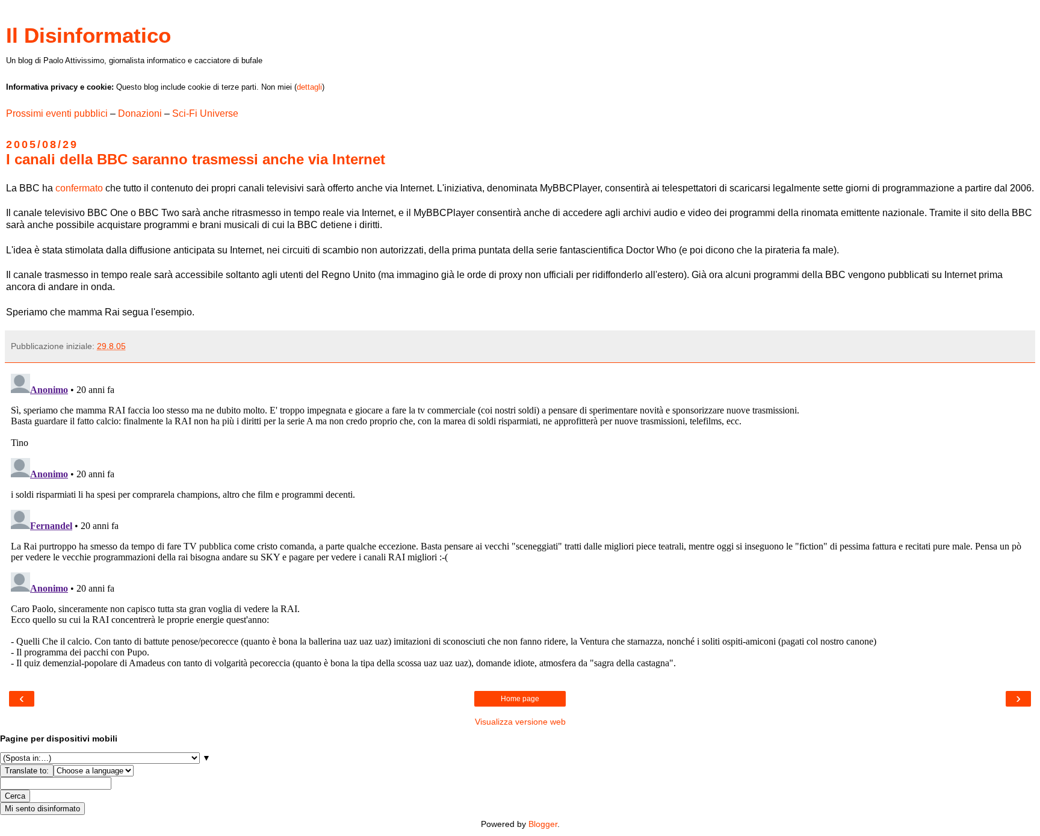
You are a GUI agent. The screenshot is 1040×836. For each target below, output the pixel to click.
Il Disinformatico (88, 35)
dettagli (309, 86)
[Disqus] (520, 519)
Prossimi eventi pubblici (57, 113)
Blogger (542, 824)
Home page (520, 699)
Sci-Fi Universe (205, 113)
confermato (79, 188)
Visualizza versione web (520, 721)
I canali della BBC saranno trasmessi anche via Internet (195, 159)
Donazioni (140, 113)
